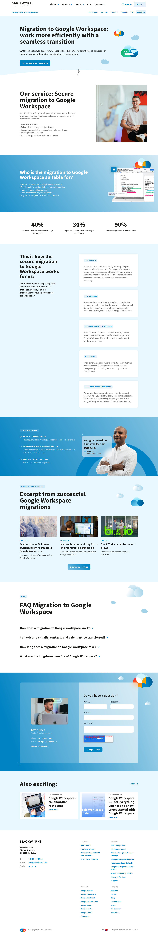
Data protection (125, 930)
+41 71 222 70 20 (45, 738)
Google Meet (86, 909)
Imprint (115, 930)
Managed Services (118, 877)
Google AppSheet (88, 898)
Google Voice (86, 905)
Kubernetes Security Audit (122, 863)
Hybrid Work (86, 845)
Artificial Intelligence (89, 859)
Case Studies (116, 901)
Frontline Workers (88, 849)
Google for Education (89, 901)
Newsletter (115, 912)
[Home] (22, 4)
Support (114, 880)
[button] (105, 929)
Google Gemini (87, 890)
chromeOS (85, 916)
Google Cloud (86, 912)
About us (114, 890)
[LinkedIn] (32, 866)
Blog (113, 898)
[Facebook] (35, 866)
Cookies (135, 930)
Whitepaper (116, 909)
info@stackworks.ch (47, 741)
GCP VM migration (118, 845)
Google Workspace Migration (122, 859)
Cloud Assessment (118, 849)
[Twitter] (29, 866)
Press (113, 905)
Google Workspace (88, 894)
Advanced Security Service (122, 873)
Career (113, 894)
